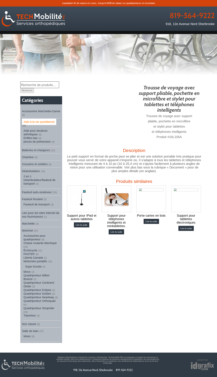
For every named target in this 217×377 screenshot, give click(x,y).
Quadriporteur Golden (37, 293)
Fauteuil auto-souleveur (37, 192)
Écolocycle (30, 250)
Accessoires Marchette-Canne (41, 111)
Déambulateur (31, 171)
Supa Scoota (33, 266)
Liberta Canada (33, 257)
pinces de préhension (37, 141)
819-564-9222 (192, 15)
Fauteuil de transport (37, 204)
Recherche (27, 90)
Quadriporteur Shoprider (39, 308)
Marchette (28, 223)
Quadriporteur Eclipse (37, 290)
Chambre (28, 157)
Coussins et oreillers (35, 164)
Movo (27, 271)
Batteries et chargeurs (36, 150)
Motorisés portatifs (35, 261)
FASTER (29, 254)
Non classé (29, 324)
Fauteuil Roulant (32, 199)
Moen (27, 336)
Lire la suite (81, 225)
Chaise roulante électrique (40, 243)
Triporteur (30, 315)
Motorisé (27, 230)
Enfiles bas (30, 138)
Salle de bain (30, 331)
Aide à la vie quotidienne (39, 121)
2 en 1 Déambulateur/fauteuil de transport (39, 180)
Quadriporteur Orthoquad (39, 301)
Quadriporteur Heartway (39, 297)
